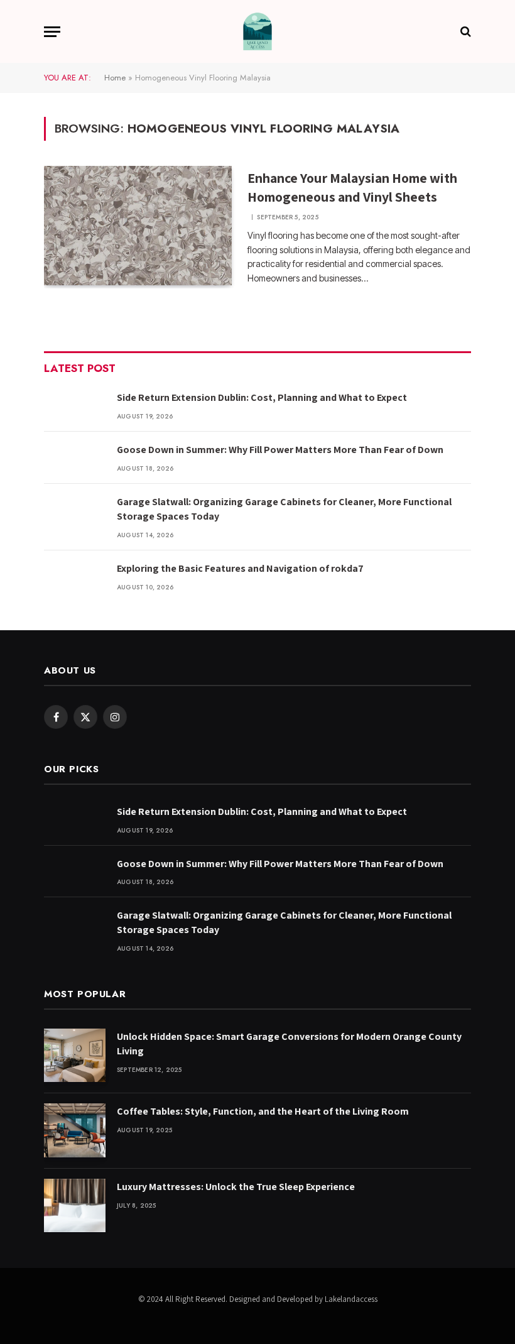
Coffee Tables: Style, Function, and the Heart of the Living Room (263, 1111)
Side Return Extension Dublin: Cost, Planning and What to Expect (262, 397)
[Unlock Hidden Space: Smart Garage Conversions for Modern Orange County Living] (75, 1055)
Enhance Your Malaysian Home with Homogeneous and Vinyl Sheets (352, 187)
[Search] (464, 32)
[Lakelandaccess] (257, 31)
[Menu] (52, 32)
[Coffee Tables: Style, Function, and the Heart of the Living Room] (75, 1130)
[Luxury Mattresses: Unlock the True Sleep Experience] (75, 1205)
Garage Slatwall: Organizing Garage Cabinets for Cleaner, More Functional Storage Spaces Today (284, 509)
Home (115, 78)
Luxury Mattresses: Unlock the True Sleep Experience (236, 1186)
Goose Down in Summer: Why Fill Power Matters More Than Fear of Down (280, 449)
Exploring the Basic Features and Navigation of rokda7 (240, 568)
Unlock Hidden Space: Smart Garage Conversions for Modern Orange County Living (289, 1043)
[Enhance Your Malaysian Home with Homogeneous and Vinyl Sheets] (138, 225)
